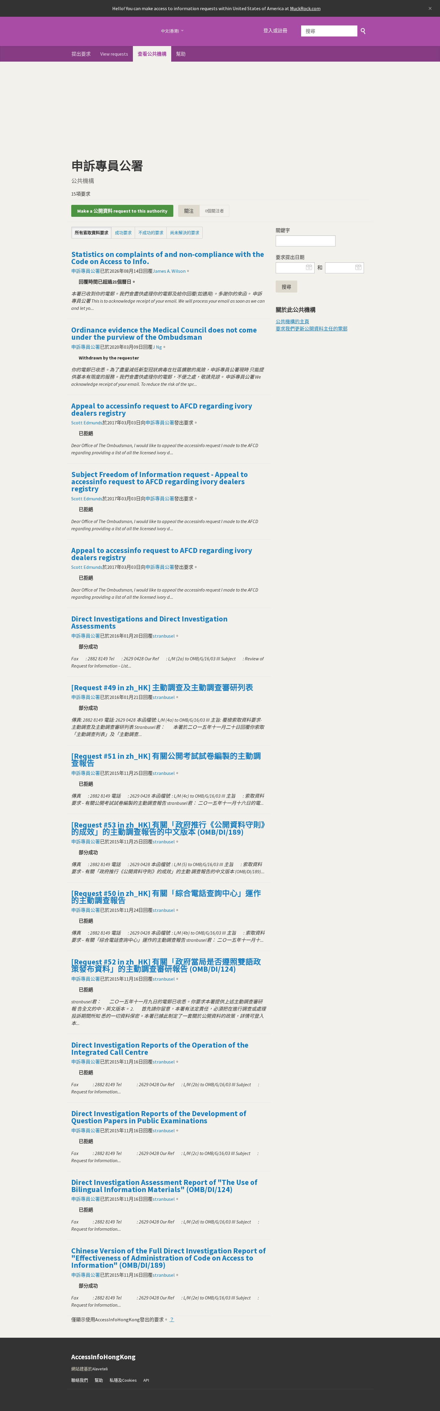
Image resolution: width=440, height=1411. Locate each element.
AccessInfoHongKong (112, 31)
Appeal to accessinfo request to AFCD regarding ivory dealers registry (161, 409)
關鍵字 (283, 230)
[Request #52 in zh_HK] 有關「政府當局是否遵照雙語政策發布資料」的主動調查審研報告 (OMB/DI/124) (166, 965)
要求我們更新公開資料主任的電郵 (312, 329)
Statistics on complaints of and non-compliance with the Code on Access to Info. (167, 257)
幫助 (181, 54)
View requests (114, 54)
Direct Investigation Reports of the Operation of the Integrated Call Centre (159, 1048)
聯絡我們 (79, 1380)
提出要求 (81, 54)
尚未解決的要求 (184, 232)
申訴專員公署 (85, 271)
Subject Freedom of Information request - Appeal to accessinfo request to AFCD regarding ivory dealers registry (159, 481)
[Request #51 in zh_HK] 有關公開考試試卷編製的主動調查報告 (166, 759)
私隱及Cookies (123, 1380)
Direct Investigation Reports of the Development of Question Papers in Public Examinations (158, 1117)
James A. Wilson (169, 271)
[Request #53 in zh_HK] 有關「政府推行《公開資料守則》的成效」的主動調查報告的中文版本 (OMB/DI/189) (168, 828)
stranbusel (164, 636)
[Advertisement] (220, 106)
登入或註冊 (275, 30)
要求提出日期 (290, 257)
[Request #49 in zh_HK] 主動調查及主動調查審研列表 (162, 687)
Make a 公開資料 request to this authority (122, 211)
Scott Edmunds (86, 423)
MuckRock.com (305, 8)
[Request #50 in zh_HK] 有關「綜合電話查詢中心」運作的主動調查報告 (166, 897)
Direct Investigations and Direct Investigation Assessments (149, 622)
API (146, 1380)
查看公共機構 (152, 54)
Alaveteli (100, 1369)
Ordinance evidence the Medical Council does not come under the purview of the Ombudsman (164, 333)
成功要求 (123, 232)
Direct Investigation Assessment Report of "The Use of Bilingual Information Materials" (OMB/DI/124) (164, 1185)
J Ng (157, 347)
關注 (189, 211)
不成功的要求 (150, 232)
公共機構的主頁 (292, 321)
